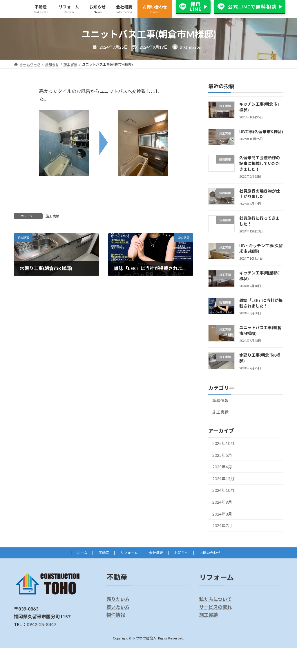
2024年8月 (222, 513)
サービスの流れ (215, 607)
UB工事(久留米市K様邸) (261, 131)
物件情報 (115, 614)
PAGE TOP (284, 624)
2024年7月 (222, 525)
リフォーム (129, 553)
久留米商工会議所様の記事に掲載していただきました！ (259, 163)
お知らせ (181, 553)
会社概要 (156, 553)
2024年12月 (223, 478)
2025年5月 (222, 454)
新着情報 (220, 400)
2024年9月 (222, 502)
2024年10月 (223, 490)
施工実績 (52, 216)
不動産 (104, 553)
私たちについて (215, 599)
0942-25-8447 (41, 624)
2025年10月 (223, 443)
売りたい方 (118, 599)
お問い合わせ (210, 553)
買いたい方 (118, 607)
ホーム (82, 553)
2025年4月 (222, 466)
